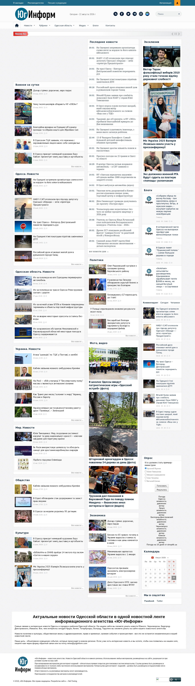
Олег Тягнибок (152, 478)
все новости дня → (99, 251)
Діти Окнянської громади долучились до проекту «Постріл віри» (117, 202)
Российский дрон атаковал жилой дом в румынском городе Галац (53, 253)
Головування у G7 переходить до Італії (122, 296)
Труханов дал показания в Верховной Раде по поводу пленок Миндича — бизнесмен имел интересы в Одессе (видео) (111, 500)
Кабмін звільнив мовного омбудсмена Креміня (56, 368)
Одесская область (63, 25)
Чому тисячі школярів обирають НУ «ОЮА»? (55, 104)
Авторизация (165, 3)
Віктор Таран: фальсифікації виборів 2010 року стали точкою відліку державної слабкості (161, 74)
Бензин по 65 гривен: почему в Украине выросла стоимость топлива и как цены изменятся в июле (122, 538)
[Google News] (147, 14)
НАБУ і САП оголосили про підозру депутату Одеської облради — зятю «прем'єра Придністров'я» (55, 202)
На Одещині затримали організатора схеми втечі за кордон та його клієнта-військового (58, 181)
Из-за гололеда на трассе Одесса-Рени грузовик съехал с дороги (57, 291)
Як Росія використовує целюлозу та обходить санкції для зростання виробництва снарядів (56, 448)
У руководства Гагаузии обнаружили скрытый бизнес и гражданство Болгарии (122, 282)
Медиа (82, 25)
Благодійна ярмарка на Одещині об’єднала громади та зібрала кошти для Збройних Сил (55, 128)
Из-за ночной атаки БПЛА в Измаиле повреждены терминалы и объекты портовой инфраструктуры (58, 305)
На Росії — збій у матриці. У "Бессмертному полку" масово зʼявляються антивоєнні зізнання (58, 382)
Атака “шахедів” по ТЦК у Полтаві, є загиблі (55, 354)
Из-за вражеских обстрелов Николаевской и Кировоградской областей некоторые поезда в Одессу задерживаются (57, 331)
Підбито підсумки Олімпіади (47, 459)
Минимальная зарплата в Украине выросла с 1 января (121, 553)
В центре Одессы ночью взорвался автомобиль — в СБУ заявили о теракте (114, 166)
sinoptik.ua (172, 544)
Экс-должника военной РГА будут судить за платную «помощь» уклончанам (160, 177)
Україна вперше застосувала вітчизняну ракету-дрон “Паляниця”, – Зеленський (57, 409)
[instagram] (141, 14)
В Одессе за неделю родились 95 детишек (55, 511)
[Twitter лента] (128, 14)
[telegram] (135, 14)
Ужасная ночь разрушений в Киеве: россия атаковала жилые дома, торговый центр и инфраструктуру (115, 193)
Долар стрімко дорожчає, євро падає (52, 90)
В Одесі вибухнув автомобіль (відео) (116, 185)
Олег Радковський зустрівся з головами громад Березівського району (122, 268)
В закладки (18, 3)
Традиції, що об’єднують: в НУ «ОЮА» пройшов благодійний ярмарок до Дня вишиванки (116, 121)
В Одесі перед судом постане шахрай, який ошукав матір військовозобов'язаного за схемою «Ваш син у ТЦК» (116, 109)
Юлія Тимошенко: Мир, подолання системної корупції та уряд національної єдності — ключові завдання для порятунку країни (57, 436)
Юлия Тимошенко (154, 472)
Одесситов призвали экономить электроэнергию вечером (121, 571)
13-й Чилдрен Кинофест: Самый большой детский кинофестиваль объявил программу (114, 140)
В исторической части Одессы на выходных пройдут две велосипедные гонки (167, 231)
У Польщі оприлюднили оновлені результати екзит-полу (112, 310)
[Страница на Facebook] (122, 14)
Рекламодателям (36, 3)
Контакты (110, 25)
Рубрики (43, 25)
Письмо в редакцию (57, 3)
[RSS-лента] (115, 14)
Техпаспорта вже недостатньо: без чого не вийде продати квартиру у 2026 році (115, 212)
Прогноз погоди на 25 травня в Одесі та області (116, 157)
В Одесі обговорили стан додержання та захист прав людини (57, 499)
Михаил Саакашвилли (156, 475)
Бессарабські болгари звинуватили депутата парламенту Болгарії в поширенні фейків (118, 324)
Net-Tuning (72, 681)
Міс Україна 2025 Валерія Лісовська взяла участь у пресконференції (58, 568)
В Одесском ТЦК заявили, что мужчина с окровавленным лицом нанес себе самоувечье (56, 141)
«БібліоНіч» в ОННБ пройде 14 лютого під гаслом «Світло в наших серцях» (58, 553)
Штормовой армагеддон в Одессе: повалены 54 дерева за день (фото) (112, 460)
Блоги (95, 25)
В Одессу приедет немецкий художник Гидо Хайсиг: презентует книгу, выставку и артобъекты (58, 155)
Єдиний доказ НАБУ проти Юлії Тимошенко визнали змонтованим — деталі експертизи (116, 243)
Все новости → (77, 167)
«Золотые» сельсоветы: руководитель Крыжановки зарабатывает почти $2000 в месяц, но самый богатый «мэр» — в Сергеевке (167, 277)
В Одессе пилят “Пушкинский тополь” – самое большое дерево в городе (167, 251)
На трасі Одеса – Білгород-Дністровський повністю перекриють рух (54, 223)
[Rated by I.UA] (162, 681)
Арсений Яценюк (154, 469)
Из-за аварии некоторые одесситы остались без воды (57, 317)
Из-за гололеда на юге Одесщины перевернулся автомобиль (57, 278)
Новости (28, 25)
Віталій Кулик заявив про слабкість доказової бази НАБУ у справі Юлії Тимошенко (115, 98)
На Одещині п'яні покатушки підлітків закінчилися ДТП (58, 238)
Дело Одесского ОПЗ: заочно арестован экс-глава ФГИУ (122, 583)
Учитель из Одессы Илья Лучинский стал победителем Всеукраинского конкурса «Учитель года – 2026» (115, 222)
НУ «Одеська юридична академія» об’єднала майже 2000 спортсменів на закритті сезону (116, 177)
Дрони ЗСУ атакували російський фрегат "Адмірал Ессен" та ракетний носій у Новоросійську (115, 233)
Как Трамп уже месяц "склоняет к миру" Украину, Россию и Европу (57, 395)
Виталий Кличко (153, 481)
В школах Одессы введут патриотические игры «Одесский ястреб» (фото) (110, 385)
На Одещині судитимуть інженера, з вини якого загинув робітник (115, 130)
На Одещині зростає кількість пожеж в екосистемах (116, 149)
